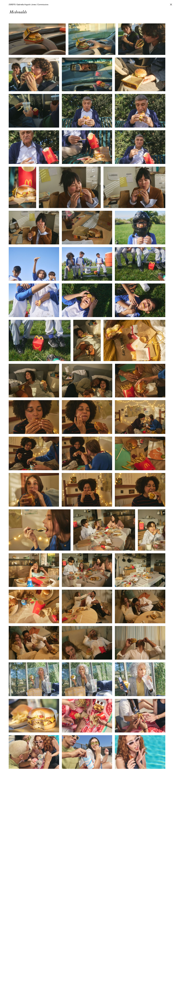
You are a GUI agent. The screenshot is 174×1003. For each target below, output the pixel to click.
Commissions (42, 5)
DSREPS (12, 5)
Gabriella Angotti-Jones (26, 5)
